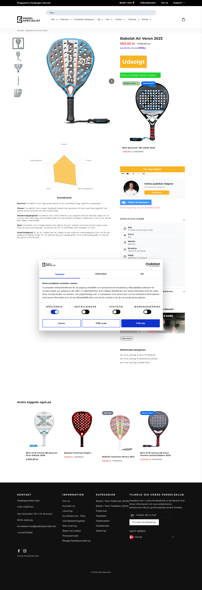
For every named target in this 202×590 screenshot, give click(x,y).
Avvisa (61, 323)
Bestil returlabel (71, 530)
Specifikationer (132, 219)
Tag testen (157, 192)
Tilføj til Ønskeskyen (138, 202)
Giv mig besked (152, 169)
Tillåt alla (140, 323)
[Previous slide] (21, 440)
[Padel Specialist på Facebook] (18, 551)
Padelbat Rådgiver (84, 19)
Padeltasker (103, 521)
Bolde (145, 19)
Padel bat (101, 511)
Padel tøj (101, 530)
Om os (164, 3)
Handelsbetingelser (73, 521)
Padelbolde (102, 526)
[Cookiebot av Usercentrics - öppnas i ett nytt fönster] (148, 265)
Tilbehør (132, 19)
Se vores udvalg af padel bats (135, 362)
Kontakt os (68, 506)
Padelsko (101, 516)
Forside (20, 30)
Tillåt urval (101, 323)
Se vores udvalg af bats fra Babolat (138, 355)
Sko (108, 19)
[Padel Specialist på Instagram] (24, 551)
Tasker (119, 19)
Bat (53, 19)
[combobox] (101, 12)
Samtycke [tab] (60, 274)
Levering (67, 511)
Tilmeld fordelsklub (144, 522)
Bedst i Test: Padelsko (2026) (112, 506)
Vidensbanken (148, 3)
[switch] (85, 312)
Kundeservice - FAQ (73, 516)
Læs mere (127, 339)
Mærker (64, 19)
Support (177, 3)
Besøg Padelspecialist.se (76, 540)
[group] (18, 43)
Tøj (99, 19)
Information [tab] (101, 274)
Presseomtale (70, 535)
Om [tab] (142, 274)
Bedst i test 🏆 (127, 3)
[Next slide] (111, 81)
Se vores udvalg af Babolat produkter (139, 359)
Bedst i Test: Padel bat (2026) (112, 501)
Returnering (69, 526)
